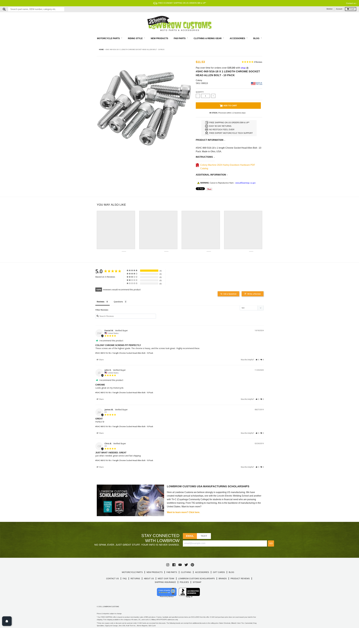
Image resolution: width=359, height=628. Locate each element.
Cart (352, 9)
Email (190, 536)
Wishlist (329, 9)
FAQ (125, 578)
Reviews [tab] (100, 301)
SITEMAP (197, 582)
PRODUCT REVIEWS (240, 578)
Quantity (200, 92)
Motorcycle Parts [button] (108, 38)
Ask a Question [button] (229, 294)
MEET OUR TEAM (166, 578)
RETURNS (135, 578)
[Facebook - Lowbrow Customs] (174, 564)
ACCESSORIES (202, 572)
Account (339, 9)
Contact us (351, 3)
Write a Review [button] (254, 294)
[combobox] (36, 9)
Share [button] (101, 359)
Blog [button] (256, 38)
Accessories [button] (238, 38)
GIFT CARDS (219, 572)
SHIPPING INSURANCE (165, 582)
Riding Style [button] (135, 38)
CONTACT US (112, 578)
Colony (199, 80)
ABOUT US (149, 578)
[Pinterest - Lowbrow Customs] (192, 564)
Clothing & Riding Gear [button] (208, 38)
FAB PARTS (171, 572)
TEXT (204, 536)
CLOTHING (186, 572)
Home (101, 49)
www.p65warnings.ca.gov (245, 183)
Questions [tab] (118, 301)
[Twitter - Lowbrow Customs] (186, 564)
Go (271, 543)
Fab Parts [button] (180, 38)
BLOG (231, 572)
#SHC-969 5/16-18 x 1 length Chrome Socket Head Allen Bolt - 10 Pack (124, 353)
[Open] (7, 621)
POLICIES (184, 582)
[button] (257, 359)
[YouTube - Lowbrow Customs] (180, 564)
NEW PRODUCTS (155, 572)
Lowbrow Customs (111, 606)
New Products (159, 38)
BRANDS (223, 578)
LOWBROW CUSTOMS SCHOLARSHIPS (196, 578)
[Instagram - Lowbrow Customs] (167, 564)
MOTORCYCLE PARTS (132, 572)
